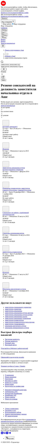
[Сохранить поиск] (3, 77)
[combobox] (10, 64)
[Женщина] (5, 164)
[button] (3, 39)
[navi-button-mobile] (3, 46)
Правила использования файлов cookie (14, 16)
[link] (4, 35)
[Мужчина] (5, 123)
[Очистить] (4, 69)
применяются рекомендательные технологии (18, 420)
